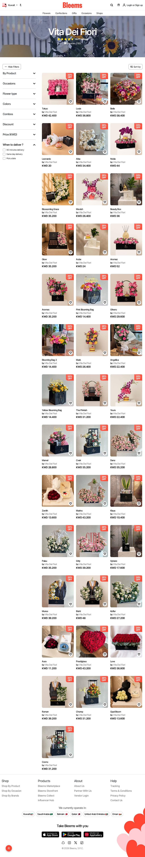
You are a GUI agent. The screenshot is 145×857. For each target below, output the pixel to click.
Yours (113, 410)
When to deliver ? (13, 144)
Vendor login (81, 795)
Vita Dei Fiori (49, 112)
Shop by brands (10, 795)
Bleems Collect (46, 795)
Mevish (79, 209)
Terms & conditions (121, 790)
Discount (8, 124)
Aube (78, 259)
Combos (8, 114)
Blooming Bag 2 (49, 359)
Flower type (10, 93)
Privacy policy (117, 795)
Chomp (79, 711)
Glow (44, 259)
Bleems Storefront (48, 790)
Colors (7, 104)
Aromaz (114, 259)
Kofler (113, 611)
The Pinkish (81, 410)
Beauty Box (115, 209)
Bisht (78, 611)
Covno (45, 762)
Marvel (45, 460)
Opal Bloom (115, 711)
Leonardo (46, 158)
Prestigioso (81, 661)
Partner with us (82, 790)
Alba (78, 158)
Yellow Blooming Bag (52, 410)
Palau (44, 560)
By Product (9, 73)
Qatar (74, 814)
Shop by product (11, 785)
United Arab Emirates (95, 814)
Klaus (112, 510)
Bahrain (61, 814)
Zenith (45, 510)
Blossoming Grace (50, 209)
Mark (78, 359)
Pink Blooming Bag (85, 309)
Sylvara (113, 560)
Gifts (74, 13)
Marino (79, 510)
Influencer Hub (46, 800)
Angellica (114, 359)
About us (79, 785)
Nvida (113, 158)
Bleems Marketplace (49, 785)
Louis (78, 108)
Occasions (86, 13)
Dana (112, 460)
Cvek (78, 460)
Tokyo (45, 108)
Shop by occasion (11, 790)
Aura (44, 661)
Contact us (116, 800)
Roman (45, 711)
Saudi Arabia (43, 814)
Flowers (46, 13)
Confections (61, 13)
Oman (115, 814)
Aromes (45, 309)
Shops (99, 13)
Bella (112, 108)
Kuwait (26, 814)
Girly (78, 560)
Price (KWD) (10, 134)
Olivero (113, 309)
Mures (45, 611)
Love (112, 661)
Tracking (115, 785)
